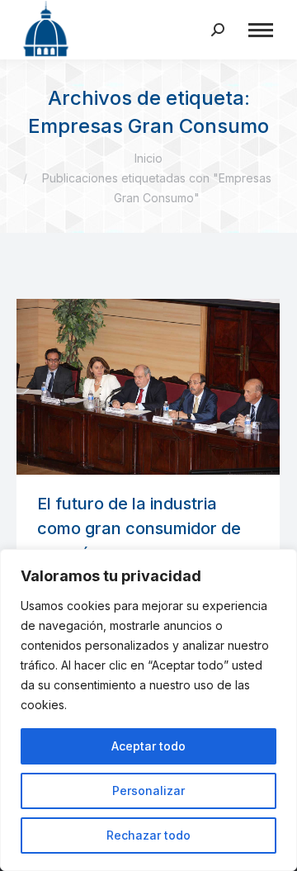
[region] (148, 710)
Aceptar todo (148, 746)
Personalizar (148, 790)
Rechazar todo (148, 835)
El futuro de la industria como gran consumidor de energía (139, 528)
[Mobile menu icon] (260, 30)
